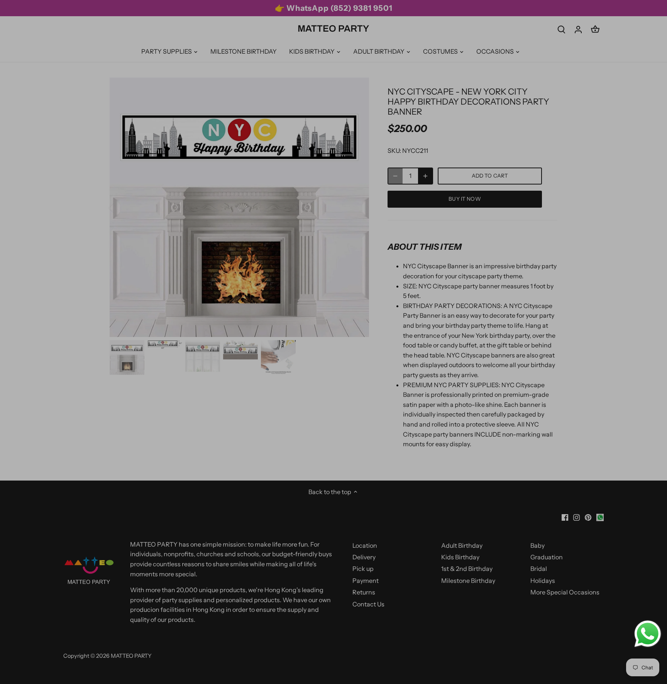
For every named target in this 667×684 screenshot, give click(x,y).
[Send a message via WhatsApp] (647, 633)
